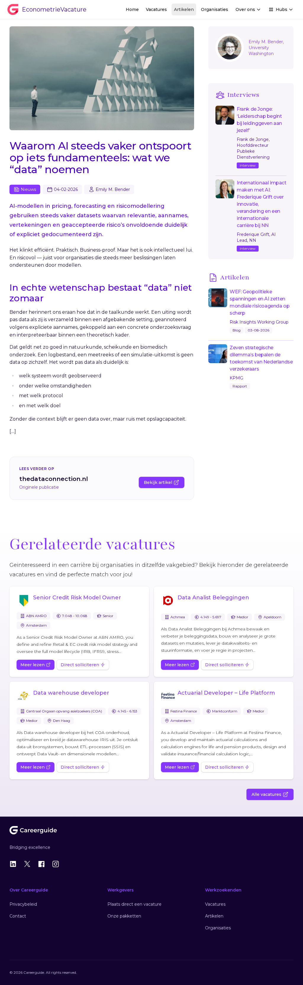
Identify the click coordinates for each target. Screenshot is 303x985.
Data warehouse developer (71, 693)
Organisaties (214, 9)
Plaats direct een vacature (134, 904)
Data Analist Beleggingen (213, 597)
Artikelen (184, 9)
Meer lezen (32, 664)
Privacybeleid (23, 904)
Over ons (245, 9)
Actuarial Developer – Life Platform (226, 693)
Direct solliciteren (80, 664)
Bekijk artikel (158, 482)
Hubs (281, 9)
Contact (17, 916)
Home (132, 9)
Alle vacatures (266, 794)
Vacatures (156, 9)
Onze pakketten (124, 916)
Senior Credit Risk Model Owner (77, 597)
